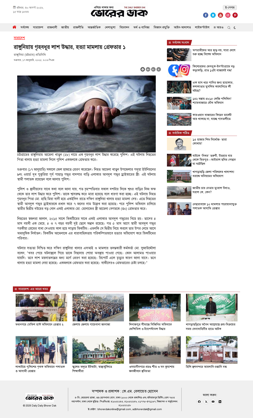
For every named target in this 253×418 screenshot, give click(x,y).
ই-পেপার (230, 7)
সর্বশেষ (25, 27)
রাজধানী (52, 27)
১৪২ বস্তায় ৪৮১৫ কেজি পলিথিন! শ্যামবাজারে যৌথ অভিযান (212, 101)
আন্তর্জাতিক (94, 27)
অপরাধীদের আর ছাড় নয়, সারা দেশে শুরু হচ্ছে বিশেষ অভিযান (214, 52)
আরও (219, 27)
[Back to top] (247, 411)
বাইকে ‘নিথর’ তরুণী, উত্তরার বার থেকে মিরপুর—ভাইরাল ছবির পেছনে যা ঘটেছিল (214, 160)
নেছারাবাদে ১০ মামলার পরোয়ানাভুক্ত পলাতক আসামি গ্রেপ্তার (215, 206)
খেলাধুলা (110, 27)
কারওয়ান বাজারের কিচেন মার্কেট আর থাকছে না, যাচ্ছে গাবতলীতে (212, 117)
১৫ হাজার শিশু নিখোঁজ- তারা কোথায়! (210, 141)
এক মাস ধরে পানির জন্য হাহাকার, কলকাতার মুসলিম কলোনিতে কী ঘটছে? (213, 87)
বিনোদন (124, 27)
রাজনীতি (78, 27)
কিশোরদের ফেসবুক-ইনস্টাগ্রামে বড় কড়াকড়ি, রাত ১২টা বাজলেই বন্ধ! (214, 68)
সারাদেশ (38, 27)
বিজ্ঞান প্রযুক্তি (162, 27)
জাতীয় (65, 27)
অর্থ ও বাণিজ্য (141, 27)
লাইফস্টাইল (202, 27)
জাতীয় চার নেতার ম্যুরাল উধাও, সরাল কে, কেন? (211, 190)
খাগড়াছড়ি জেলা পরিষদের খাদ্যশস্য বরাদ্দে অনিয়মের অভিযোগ (213, 174)
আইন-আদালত (182, 27)
